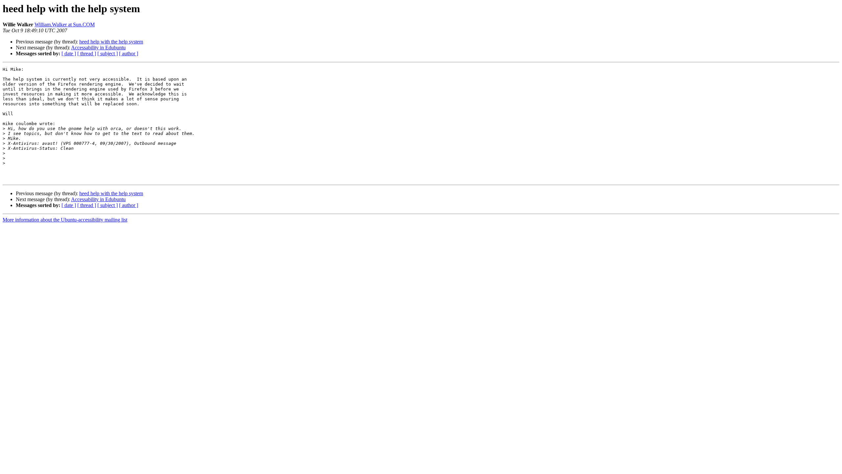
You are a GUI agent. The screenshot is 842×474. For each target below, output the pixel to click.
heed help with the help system (111, 41)
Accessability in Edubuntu (98, 47)
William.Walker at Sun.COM (65, 24)
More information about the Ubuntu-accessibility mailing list (65, 220)
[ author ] (128, 53)
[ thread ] (86, 53)
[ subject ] (107, 53)
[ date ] (69, 53)
